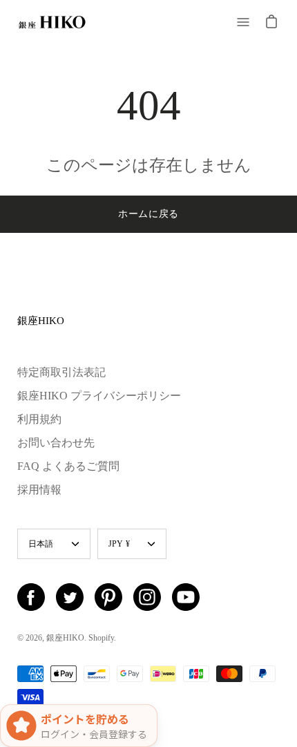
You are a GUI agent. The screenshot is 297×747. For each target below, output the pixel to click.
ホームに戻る (148, 214)
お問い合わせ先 (56, 442)
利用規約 (39, 419)
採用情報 (39, 489)
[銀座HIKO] (51, 22)
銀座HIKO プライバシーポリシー (99, 395)
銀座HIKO (40, 320)
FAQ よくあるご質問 (68, 466)
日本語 (41, 544)
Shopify (101, 638)
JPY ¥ (119, 544)
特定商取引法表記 (61, 372)
